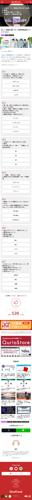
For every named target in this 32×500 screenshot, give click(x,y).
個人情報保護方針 (16, 481)
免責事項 (16, 484)
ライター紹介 (16, 485)
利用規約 (16, 479)
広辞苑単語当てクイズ (11, 55)
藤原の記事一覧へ (16, 457)
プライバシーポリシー (16, 482)
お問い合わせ (16, 486)
